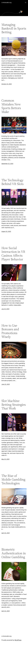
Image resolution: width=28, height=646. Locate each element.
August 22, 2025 (6, 231)
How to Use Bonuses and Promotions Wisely (10, 331)
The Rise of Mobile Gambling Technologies (13, 479)
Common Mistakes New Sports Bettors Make (11, 106)
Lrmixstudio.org (6, 2)
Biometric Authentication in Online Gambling (13, 553)
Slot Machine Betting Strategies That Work (13, 404)
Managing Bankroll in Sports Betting (13, 28)
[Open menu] (26, 2)
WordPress (18, 640)
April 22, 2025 (5, 533)
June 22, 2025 (5, 384)
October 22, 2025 (6, 84)
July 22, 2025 (5, 309)
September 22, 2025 (7, 163)
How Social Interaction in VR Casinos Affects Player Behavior (13, 253)
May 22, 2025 (5, 459)
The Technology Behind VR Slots (12, 182)
